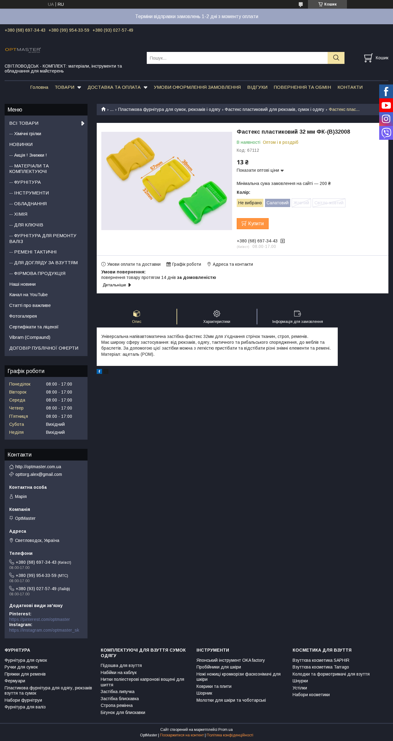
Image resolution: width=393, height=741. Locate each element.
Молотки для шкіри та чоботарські (231, 700)
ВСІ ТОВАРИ (23, 123)
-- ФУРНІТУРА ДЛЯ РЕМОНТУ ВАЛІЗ (42, 238)
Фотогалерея (23, 316)
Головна (39, 87)
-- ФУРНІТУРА (25, 182)
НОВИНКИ (21, 144)
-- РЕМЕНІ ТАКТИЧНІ (33, 251)
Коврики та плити (214, 686)
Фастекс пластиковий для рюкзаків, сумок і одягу (274, 109)
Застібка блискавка (120, 698)
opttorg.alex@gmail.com (38, 474)
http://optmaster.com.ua (38, 466)
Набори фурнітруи (23, 700)
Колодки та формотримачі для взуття (331, 674)
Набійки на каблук (119, 672)
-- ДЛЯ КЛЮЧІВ (26, 224)
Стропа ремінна (117, 705)
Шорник (204, 693)
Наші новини (22, 284)
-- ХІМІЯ (18, 214)
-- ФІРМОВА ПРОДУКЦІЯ (37, 273)
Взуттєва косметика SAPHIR (321, 660)
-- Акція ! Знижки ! (28, 155)
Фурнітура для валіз (25, 706)
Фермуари (15, 680)
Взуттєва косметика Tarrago (321, 667)
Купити (256, 223)
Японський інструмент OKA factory (230, 660)
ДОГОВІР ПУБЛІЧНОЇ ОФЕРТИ (43, 348)
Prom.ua (225, 729)
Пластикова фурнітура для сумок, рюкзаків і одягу (169, 109)
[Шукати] (336, 58)
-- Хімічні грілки (25, 133)
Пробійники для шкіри (218, 667)
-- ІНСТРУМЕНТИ (29, 192)
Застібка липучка (117, 691)
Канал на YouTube (28, 294)
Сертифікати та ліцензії (34, 326)
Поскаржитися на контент (182, 735)
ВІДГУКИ (257, 87)
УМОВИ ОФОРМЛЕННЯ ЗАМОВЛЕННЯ (197, 87)
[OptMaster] (72, 50)
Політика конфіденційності (230, 735)
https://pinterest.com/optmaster (39, 619)
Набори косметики (311, 694)
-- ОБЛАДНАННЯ (28, 203)
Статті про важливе (30, 305)
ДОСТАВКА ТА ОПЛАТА (114, 87)
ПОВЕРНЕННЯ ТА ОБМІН (302, 87)
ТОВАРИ (64, 87)
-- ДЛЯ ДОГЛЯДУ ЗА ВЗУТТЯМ (43, 262)
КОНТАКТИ (350, 87)
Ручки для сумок (21, 667)
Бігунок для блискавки (123, 712)
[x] (105, 372)
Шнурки (300, 680)
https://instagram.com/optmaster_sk (44, 630)
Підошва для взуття (121, 665)
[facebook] (99, 372)
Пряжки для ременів (25, 674)
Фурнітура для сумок (26, 660)
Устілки (300, 687)
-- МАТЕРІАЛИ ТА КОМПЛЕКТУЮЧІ (29, 168)
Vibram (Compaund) (29, 337)
